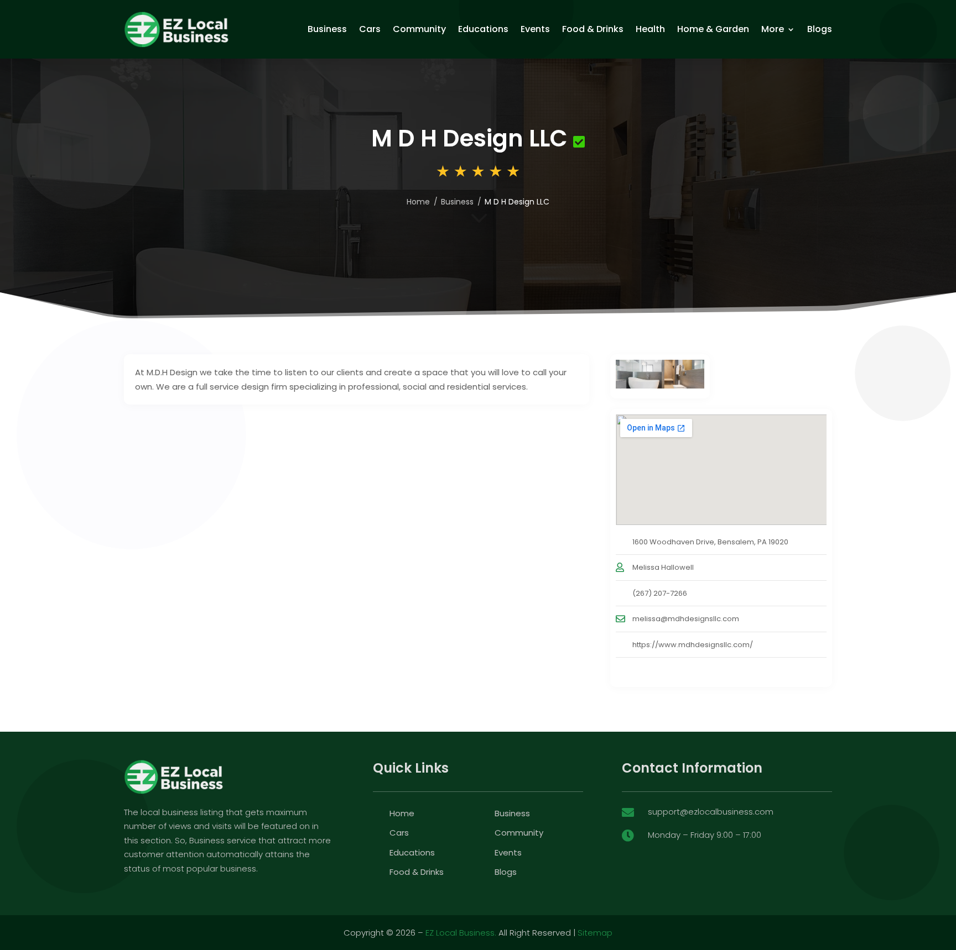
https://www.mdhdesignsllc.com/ (692, 644)
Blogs (819, 29)
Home (418, 201)
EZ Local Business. (460, 932)
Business (327, 29)
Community (419, 29)
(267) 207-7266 (659, 593)
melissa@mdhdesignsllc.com (685, 618)
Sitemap (595, 932)
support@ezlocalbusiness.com (710, 811)
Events (535, 29)
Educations (483, 29)
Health (650, 29)
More (772, 29)
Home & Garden (713, 29)
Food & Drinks (593, 29)
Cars (370, 29)
